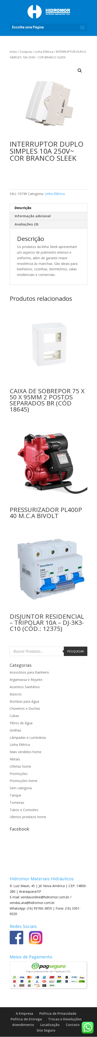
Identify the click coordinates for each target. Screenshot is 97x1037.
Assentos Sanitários (25, 687)
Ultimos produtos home (28, 817)
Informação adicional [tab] (33, 216)
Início (13, 52)
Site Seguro (45, 1030)
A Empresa (24, 1013)
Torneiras (17, 802)
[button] (80, 70)
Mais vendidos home (25, 752)
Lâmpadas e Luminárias (28, 737)
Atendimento (23, 1024)
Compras (26, 52)
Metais (15, 759)
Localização (50, 1024)
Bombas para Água (24, 701)
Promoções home (23, 780)
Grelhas (15, 730)
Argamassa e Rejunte (26, 679)
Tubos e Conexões (24, 810)
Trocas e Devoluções (64, 1019)
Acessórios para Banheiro (29, 672)
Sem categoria (21, 788)
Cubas (14, 715)
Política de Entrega (26, 1019)
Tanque (15, 795)
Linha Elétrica (44, 52)
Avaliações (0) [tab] (26, 224)
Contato (73, 1024)
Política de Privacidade (57, 1013)
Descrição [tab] (23, 208)
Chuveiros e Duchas (25, 708)
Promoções (19, 773)
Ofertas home (20, 766)
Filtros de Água (21, 723)
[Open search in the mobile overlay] (48, 651)
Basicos (16, 694)
